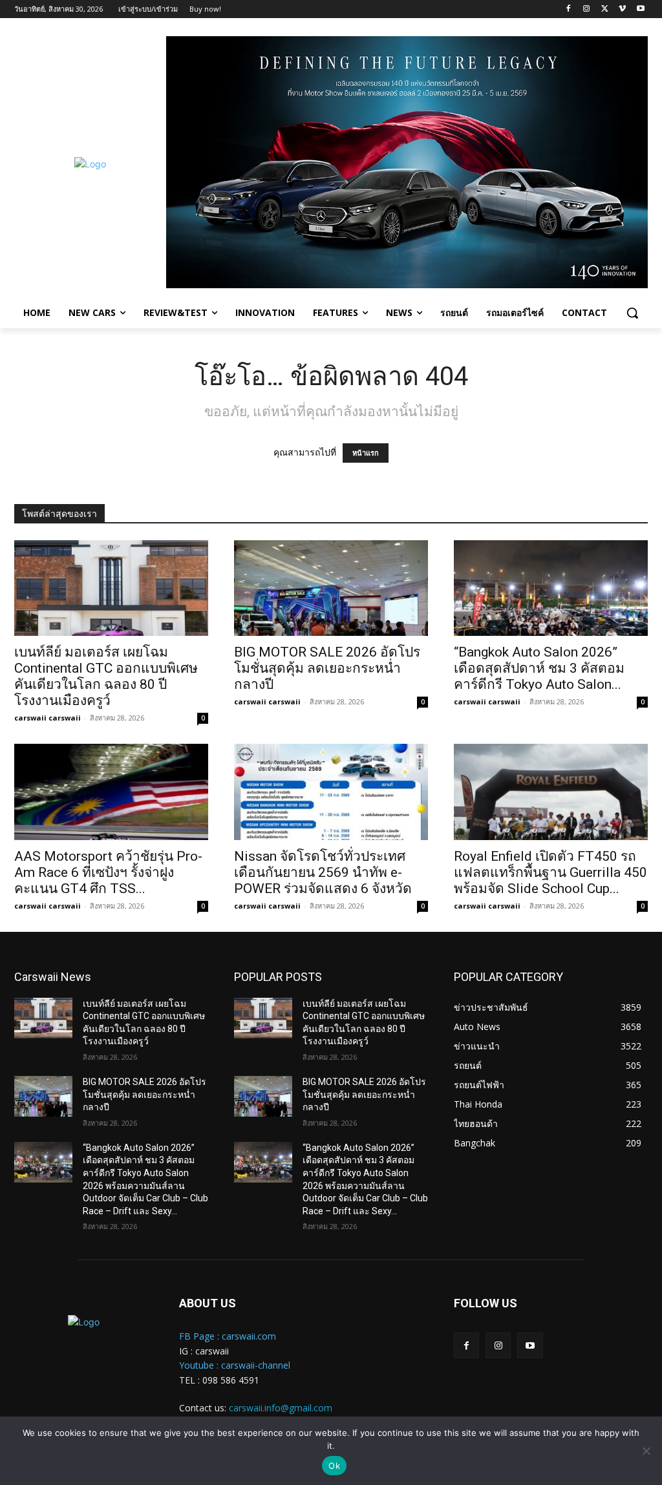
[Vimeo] (622, 9)
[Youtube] (640, 9)
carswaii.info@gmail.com (280, 1408)
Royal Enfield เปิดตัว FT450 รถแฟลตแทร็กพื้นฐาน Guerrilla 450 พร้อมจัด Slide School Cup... (550, 872)
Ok (334, 1465)
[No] (645, 1450)
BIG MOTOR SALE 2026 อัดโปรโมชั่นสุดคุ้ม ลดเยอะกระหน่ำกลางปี (327, 668)
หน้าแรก (365, 453)
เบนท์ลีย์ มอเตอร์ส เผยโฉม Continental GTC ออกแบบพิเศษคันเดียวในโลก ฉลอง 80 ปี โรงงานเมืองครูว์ (106, 676)
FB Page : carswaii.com (227, 1336)
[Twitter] (604, 9)
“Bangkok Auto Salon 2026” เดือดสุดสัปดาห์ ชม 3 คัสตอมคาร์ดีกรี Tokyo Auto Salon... (539, 668)
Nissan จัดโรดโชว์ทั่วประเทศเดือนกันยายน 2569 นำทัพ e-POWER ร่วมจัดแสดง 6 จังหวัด (323, 872)
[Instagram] (586, 9)
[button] (632, 312)
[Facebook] (568, 9)
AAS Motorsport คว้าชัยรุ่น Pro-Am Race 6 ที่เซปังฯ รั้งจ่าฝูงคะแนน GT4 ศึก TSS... (108, 872)
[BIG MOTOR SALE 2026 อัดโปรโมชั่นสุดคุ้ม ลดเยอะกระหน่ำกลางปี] (331, 588)
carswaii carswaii (47, 717)
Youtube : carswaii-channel (234, 1365)
